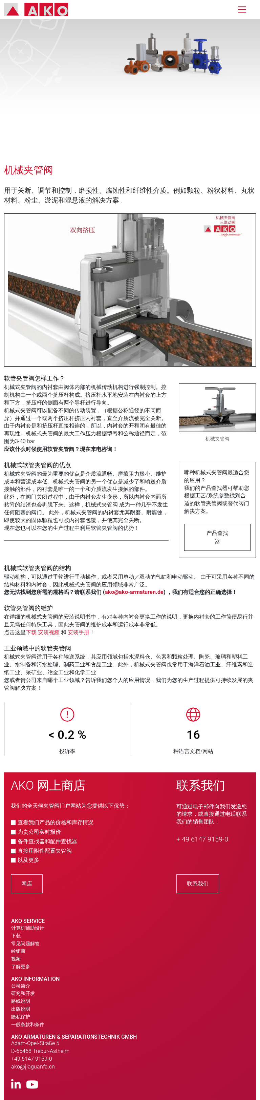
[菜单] (242, 9)
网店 (26, 883)
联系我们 (198, 883)
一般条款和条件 (27, 1024)
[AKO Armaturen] (41, 9)
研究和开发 (23, 993)
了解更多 (20, 966)
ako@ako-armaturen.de (134, 592)
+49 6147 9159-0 (31, 1059)
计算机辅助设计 (27, 928)
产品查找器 (217, 537)
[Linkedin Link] (16, 1085)
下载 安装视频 (43, 632)
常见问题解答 (25, 943)
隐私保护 (20, 1016)
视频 (16, 958)
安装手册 (78, 632)
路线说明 (20, 1001)
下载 (16, 935)
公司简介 (20, 986)
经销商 (18, 951)
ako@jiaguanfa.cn (33, 1066)
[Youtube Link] (32, 1085)
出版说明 (20, 1009)
